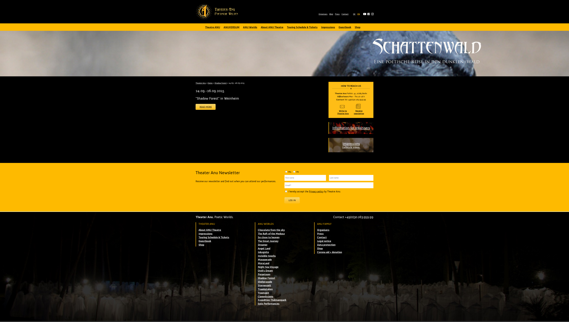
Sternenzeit (264, 285)
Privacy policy (316, 191)
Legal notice (324, 241)
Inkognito (263, 252)
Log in (292, 200)
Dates (210, 83)
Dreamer (262, 244)
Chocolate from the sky (271, 230)
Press (337, 14)
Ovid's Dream (265, 270)
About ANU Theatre (272, 27)
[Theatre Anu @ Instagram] (372, 14)
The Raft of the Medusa (271, 233)
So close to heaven (268, 237)
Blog (331, 14)
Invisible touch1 (267, 255)
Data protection (326, 244)
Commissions (265, 296)
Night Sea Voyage (268, 267)
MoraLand (263, 263)
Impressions (328, 27)
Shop (357, 27)
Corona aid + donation (329, 252)
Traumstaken (265, 289)
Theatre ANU (212, 27)
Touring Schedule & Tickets (302, 27)
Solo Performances (268, 303)
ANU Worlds (250, 27)
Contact (345, 14)
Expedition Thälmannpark (272, 300)
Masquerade (265, 259)
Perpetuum (264, 274)
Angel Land (264, 248)
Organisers (323, 14)
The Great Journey (268, 241)
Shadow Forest (221, 83)
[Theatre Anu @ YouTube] (364, 14)
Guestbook (345, 27)
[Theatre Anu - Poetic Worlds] (218, 11)
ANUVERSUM (231, 27)
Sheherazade (265, 281)
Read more (206, 107)
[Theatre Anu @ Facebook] (368, 14)
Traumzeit (263, 292)
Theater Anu (201, 83)
